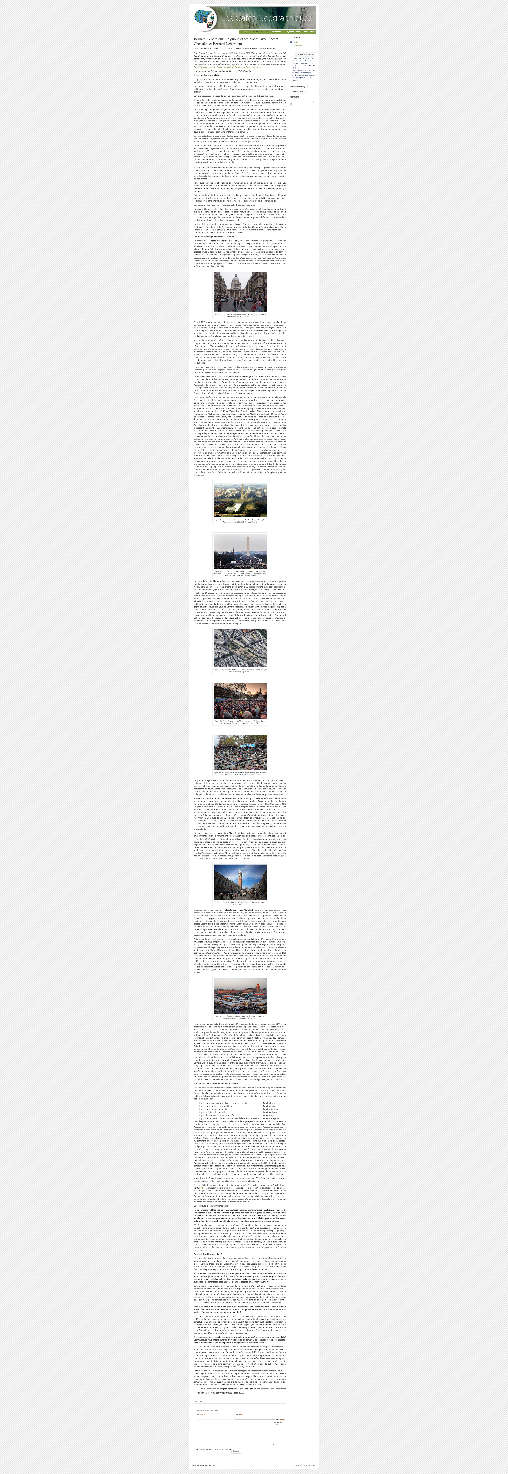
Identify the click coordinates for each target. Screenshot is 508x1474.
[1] (201, 1188)
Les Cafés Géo (205, 48)
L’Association (308, 32)
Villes (201, 1401)
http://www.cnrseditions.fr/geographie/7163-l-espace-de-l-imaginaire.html (227, 67)
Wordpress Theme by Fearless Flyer (305, 1465)
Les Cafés (244, 32)
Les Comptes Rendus (260, 32)
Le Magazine (277, 32)
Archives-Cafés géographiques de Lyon (247, 48)
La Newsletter (298, 45)
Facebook (296, 42)
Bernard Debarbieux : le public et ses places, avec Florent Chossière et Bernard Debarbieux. (236, 41)
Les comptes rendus (266, 48)
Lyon (274, 48)
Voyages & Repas (293, 32)
